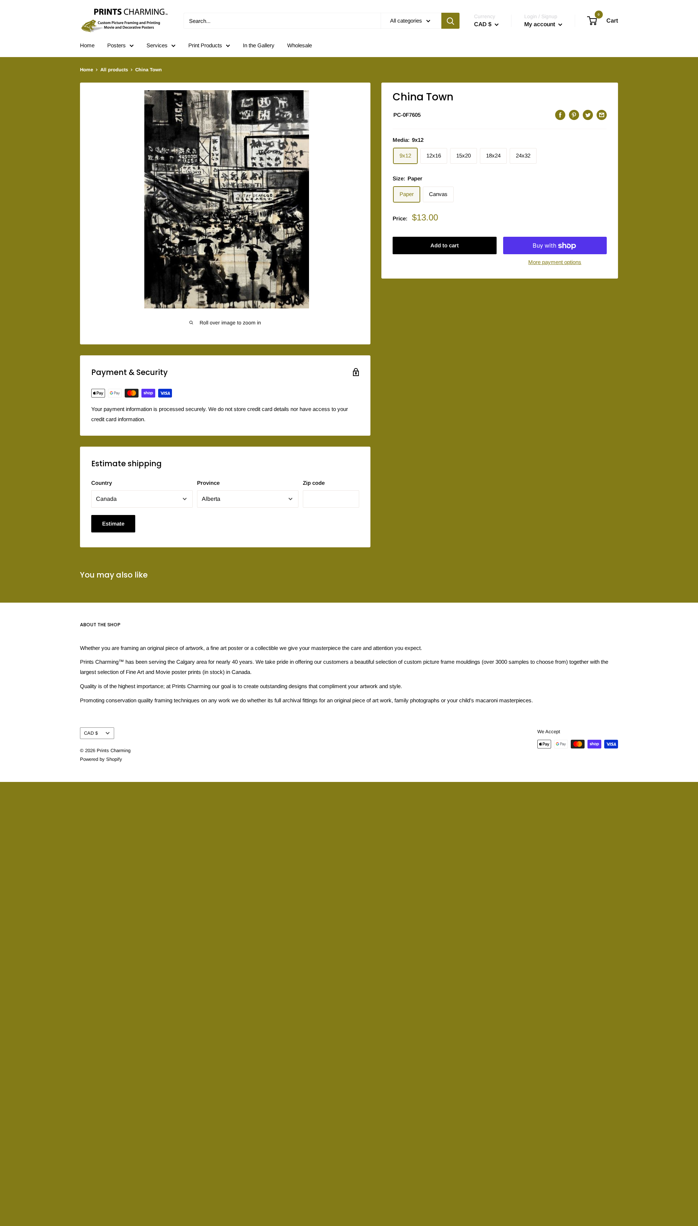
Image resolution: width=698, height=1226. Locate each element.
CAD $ (91, 733)
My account (540, 24)
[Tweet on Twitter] (588, 114)
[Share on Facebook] (560, 114)
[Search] (450, 21)
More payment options (554, 262)
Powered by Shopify (101, 759)
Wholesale (299, 45)
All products (114, 69)
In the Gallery (258, 45)
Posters (116, 45)
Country (101, 483)
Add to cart (444, 246)
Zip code (314, 483)
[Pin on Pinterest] (574, 114)
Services (157, 45)
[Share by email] (602, 114)
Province (208, 483)
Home (87, 45)
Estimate (113, 523)
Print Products (205, 45)
